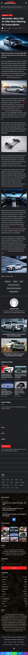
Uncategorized (5, 598)
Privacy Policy (20, 642)
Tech (3, 596)
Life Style (4, 584)
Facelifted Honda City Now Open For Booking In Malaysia (7, 375)
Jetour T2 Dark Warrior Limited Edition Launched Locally (19, 392)
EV (22, 281)
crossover (17, 482)
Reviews (4, 594)
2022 (12, 479)
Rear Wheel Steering (14, 288)
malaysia (21, 485)
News (10, 15)
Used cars (4, 601)
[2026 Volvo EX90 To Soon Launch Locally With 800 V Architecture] (5, 539)
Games (5, 606)
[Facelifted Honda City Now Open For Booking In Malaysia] (7, 369)
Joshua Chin (6, 28)
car (7, 482)
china (11, 482)
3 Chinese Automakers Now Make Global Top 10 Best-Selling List (6, 392)
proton (8, 487)
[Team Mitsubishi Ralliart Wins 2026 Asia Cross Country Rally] (23, 539)
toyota (16, 487)
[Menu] (2, 3)
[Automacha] (10, 2)
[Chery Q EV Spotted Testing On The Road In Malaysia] (21, 369)
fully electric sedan (14, 226)
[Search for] (26, 3)
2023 (16, 479)
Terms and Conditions (8, 644)
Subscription (14, 291)
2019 (3, 479)
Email (3, 433)
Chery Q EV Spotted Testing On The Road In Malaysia (20, 375)
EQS (15, 281)
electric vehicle (5, 485)
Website (3, 439)
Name (3, 427)
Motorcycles (5, 586)
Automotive (9, 12)
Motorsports (5, 589)
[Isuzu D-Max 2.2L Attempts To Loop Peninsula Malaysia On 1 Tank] (14, 539)
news (3, 487)
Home (4, 12)
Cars (3, 581)
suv (12, 487)
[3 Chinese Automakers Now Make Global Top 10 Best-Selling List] (7, 384)
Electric (8, 281)
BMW (3, 482)
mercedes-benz (14, 285)
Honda (15, 485)
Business (4, 579)
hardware (3, 77)
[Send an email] (9, 28)
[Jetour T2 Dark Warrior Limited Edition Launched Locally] (21, 384)
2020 (7, 479)
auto (21, 479)
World (3, 603)
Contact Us (17, 644)
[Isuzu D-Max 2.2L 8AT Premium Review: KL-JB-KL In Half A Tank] (5, 534)
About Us (23, 644)
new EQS (22, 102)
